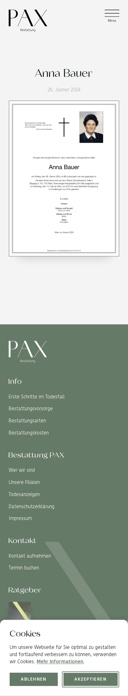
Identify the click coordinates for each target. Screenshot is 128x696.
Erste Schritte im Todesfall (37, 396)
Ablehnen (34, 679)
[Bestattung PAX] (28, 20)
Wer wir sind (22, 470)
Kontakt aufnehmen (30, 556)
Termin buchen (24, 567)
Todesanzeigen (24, 494)
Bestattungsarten (27, 420)
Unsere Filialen (24, 482)
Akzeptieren (91, 679)
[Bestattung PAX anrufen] (114, 319)
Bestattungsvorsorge (31, 408)
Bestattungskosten (29, 432)
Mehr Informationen (60, 662)
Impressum (20, 518)
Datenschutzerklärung (31, 506)
